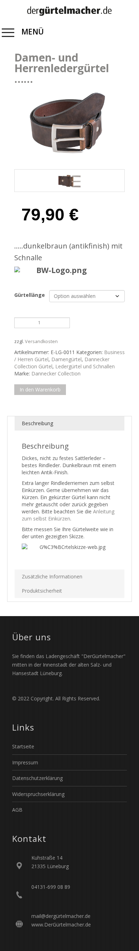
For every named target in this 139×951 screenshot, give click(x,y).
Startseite (23, 746)
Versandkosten (41, 341)
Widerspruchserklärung (38, 794)
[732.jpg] (69, 181)
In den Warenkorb (40, 389)
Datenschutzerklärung (37, 778)
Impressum (25, 762)
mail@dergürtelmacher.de (61, 916)
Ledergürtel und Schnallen (85, 366)
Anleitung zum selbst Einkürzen (68, 515)
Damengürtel (66, 359)
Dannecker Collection (56, 373)
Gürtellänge (29, 295)
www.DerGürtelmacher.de (61, 924)
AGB (17, 809)
